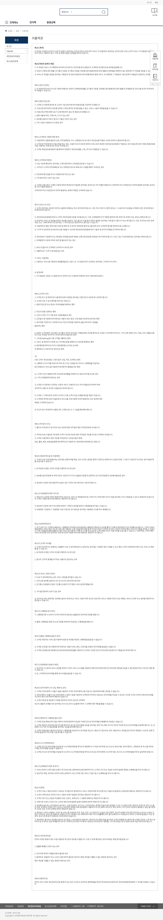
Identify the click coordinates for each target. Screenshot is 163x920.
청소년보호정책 (12, 61)
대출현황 (155, 58)
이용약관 (25, 31)
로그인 (149, 2)
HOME (10, 31)
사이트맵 (63, 906)
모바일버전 (9, 906)
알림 (156, 2)
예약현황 (155, 69)
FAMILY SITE (146, 906)
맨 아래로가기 (157, 85)
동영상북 (51, 22)
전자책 (33, 22)
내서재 (154, 15)
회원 (17, 31)
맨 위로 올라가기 (152, 85)
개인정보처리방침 (13, 56)
